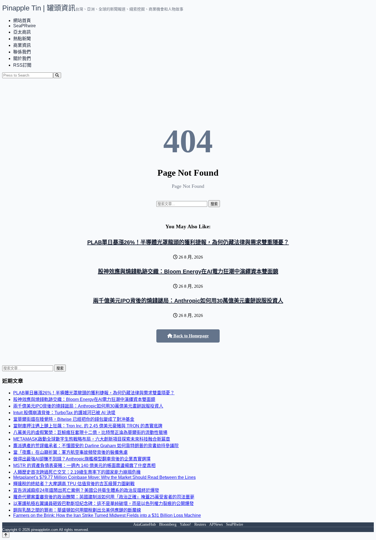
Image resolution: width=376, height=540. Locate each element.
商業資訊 (22, 45)
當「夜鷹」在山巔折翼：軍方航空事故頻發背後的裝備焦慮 (70, 452)
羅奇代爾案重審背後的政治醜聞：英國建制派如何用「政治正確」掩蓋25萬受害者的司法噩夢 (103, 497)
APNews (216, 524)
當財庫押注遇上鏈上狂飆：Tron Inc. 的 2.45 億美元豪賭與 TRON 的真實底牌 (87, 426)
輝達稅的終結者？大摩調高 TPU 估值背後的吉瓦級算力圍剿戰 (74, 483)
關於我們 (22, 58)
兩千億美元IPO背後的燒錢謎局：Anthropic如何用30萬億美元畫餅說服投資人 (188, 301)
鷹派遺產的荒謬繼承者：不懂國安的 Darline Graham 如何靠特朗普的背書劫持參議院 (96, 445)
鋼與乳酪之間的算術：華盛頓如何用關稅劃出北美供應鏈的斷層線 (77, 510)
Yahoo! (185, 524)
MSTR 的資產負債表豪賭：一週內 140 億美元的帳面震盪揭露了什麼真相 (84, 465)
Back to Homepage (190, 335)
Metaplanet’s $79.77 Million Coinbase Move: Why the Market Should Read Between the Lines (104, 477)
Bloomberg (167, 524)
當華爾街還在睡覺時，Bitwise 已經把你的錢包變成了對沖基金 (73, 419)
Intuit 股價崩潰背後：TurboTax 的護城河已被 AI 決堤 (64, 412)
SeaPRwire (24, 25)
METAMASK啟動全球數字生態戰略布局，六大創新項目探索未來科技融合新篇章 (91, 439)
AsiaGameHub (144, 524)
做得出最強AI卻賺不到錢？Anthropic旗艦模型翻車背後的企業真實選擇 (82, 459)
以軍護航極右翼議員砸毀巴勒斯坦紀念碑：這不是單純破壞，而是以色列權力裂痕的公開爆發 (103, 503)
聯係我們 (22, 52)
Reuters (200, 524)
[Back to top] (5, 535)
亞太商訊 (22, 32)
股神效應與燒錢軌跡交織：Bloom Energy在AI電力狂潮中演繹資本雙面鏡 (188, 271)
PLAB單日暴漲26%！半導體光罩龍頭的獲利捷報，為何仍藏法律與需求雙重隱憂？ (188, 242)
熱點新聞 (22, 38)
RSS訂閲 (22, 65)
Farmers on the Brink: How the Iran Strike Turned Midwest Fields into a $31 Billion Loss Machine (107, 515)
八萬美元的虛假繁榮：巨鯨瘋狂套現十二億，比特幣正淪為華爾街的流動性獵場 (90, 432)
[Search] (57, 75)
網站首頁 (22, 20)
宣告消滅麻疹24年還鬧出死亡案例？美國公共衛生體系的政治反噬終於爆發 (86, 490)
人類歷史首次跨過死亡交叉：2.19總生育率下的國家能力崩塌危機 (77, 472)
